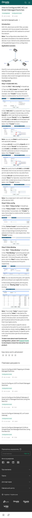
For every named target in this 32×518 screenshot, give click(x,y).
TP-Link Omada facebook (3, 462)
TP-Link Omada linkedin (13, 462)
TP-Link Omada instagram (18, 462)
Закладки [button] (3, 515)
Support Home (24, 341)
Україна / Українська (11, 494)
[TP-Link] (6, 501)
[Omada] (16, 501)
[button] (25, 2)
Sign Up (26, 453)
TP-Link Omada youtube (8, 462)
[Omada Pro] (26, 501)
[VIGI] (6, 506)
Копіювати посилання (8, 515)
